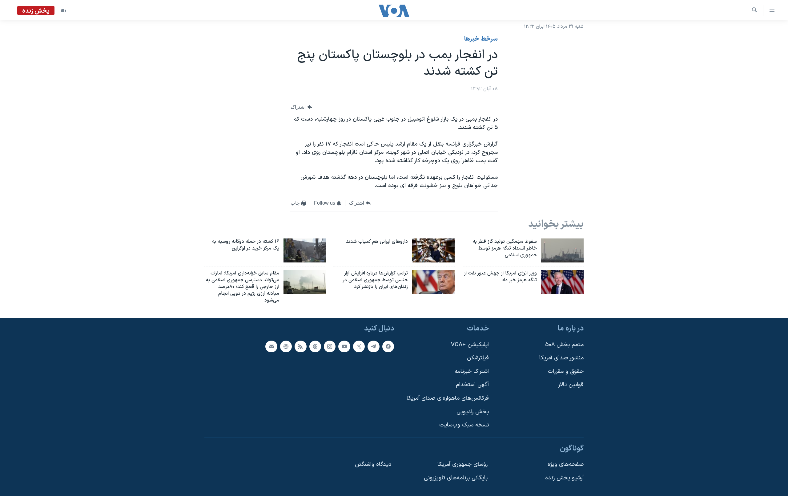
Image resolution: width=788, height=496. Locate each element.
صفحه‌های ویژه (566, 465)
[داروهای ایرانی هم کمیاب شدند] (433, 250)
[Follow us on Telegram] (373, 346)
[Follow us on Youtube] (344, 346)
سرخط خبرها (481, 39)
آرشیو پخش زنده (564, 478)
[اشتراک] (271, 346)
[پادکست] (286, 346)
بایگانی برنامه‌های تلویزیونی (456, 478)
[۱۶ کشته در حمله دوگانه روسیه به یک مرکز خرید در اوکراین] (304, 250)
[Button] (301, 107)
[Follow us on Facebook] (388, 346)
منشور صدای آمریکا (561, 358)
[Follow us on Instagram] (330, 346)
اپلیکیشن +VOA (470, 345)
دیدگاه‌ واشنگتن (373, 465)
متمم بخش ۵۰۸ (564, 345)
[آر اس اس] (300, 346)
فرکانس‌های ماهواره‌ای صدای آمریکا (448, 398)
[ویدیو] (63, 10)
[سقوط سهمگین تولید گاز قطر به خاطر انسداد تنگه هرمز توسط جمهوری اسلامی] (562, 250)
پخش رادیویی (472, 412)
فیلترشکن (478, 358)
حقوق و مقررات (566, 371)
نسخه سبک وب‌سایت (464, 425)
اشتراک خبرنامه (472, 371)
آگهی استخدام (472, 385)
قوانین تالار (571, 385)
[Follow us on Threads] (315, 346)
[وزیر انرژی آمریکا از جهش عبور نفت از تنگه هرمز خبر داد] (562, 282)
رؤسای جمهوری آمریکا (462, 465)
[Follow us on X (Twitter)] (359, 346)
